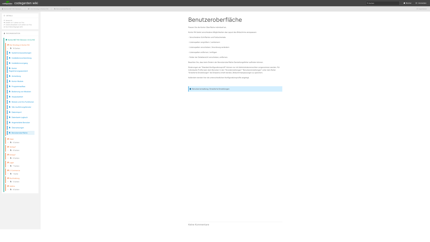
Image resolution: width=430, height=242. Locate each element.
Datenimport (16, 112)
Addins (12, 186)
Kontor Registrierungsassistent (18, 69)
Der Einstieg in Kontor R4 (39, 9)
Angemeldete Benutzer (20, 122)
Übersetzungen (17, 128)
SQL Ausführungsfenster (21, 107)
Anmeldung (16, 76)
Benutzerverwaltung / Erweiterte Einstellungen (210, 89)
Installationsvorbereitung (21, 58)
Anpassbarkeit (17, 97)
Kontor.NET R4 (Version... (13, 9)
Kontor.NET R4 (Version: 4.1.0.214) (21, 40)
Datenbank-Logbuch (19, 117)
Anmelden (422, 3)
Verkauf (13, 147)
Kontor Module (17, 81)
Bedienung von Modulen (21, 92)
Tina (22, 22)
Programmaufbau (18, 86)
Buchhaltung (14, 178)
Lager (12, 163)
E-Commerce (15, 170)
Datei (12, 139)
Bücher (409, 3)
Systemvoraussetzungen (21, 53)
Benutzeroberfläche (63, 9)
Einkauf (12, 155)
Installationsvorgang (19, 63)
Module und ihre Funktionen (22, 102)
